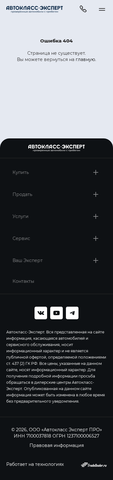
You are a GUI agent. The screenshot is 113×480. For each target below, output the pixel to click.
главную (85, 59)
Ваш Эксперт (28, 260)
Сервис (21, 238)
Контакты (23, 281)
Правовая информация (57, 445)
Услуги (21, 216)
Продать (22, 194)
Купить (21, 172)
